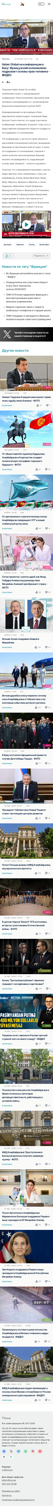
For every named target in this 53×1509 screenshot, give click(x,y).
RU (40, 4)
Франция (7, 244)
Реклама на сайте (11, 1491)
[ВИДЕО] (26, 1011)
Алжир (32, 244)
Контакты (7, 1495)
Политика (7, 406)
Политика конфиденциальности (18, 1499)
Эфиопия (20, 244)
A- (3, 82)
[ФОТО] (26, 373)
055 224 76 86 (9, 1484)
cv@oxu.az (7, 1470)
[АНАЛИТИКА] (26, 956)
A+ (8, 82)
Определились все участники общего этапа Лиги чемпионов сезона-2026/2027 (27, 286)
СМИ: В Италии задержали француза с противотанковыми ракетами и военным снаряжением (27, 298)
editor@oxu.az (9, 1480)
